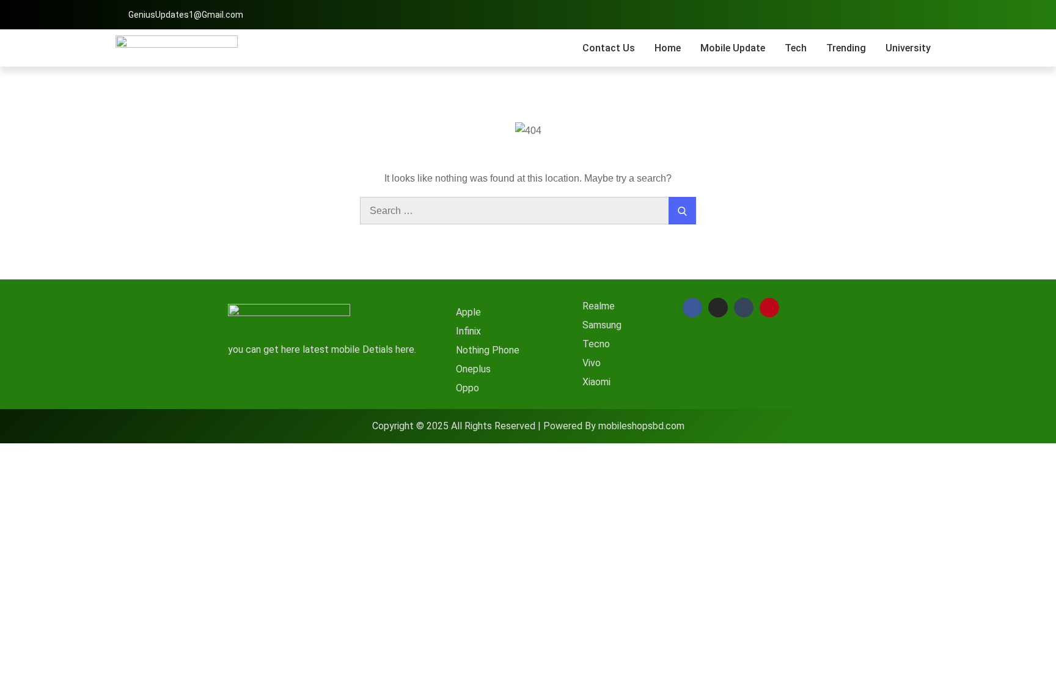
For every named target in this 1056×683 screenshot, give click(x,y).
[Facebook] (692, 307)
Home (667, 48)
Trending (846, 48)
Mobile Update (732, 48)
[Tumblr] (744, 307)
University (908, 48)
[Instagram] (718, 307)
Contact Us (608, 48)
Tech (796, 48)
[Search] (682, 210)
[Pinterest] (769, 307)
